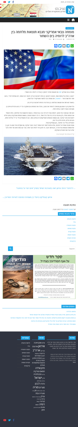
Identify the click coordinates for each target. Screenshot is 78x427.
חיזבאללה (40, 368)
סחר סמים (42, 391)
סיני (33, 391)
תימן (43, 409)
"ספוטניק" (58, 98)
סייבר (38, 391)
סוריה (36, 387)
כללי (74, 222)
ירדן (43, 378)
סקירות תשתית (71, 238)
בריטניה (42, 353)
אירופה (35, 346)
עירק (43, 396)
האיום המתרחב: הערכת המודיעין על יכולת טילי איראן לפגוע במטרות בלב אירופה (53, 321)
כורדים (43, 381)
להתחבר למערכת (68, 209)
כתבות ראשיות (72, 235)
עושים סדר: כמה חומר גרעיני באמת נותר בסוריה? (62, 324)
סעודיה (42, 393)
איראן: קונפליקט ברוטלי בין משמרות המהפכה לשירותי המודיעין (27, 197)
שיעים (43, 407)
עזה (37, 393)
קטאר (38, 401)
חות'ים (42, 365)
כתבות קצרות (70, 28)
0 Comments (58, 39)
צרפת (43, 399)
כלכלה (42, 383)
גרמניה (37, 353)
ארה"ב (36, 350)
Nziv (50, 39)
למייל (74, 362)
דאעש (43, 356)
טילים (43, 374)
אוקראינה (37, 342)
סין (36, 390)
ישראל (38, 378)
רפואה (37, 405)
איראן (41, 346)
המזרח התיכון (37, 358)
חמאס (42, 371)
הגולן (43, 358)
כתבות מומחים (72, 228)
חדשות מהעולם (71, 219)
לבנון (37, 383)
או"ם (43, 343)
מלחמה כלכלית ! (71, 311)
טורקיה (36, 371)
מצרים (42, 387)
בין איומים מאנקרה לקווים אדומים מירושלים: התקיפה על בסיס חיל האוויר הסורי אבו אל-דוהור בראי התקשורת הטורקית (43, 318)
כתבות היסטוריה (71, 225)
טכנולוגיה (37, 374)
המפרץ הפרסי (40, 360)
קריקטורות (73, 241)
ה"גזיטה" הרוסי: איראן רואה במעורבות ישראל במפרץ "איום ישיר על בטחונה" (46, 188)
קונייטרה (39, 399)
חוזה (60, 92)
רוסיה (42, 404)
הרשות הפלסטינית (38, 363)
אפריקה (43, 351)
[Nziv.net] (73, 20)
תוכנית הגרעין (37, 407)
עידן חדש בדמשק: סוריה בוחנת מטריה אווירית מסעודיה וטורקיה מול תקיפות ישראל (53, 315)
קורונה (42, 401)
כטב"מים (39, 381)
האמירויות (38, 356)
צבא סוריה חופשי (36, 397)
